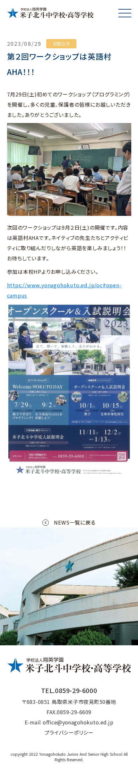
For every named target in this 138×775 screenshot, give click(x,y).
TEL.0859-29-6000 (69, 690)
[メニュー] (124, 13)
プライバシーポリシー (69, 732)
